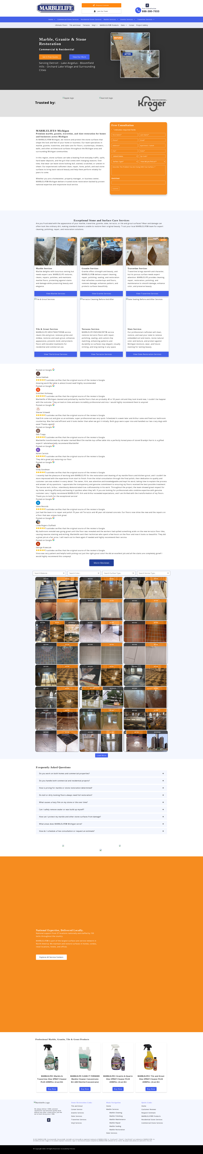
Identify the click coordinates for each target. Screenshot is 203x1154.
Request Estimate (148, 1113)
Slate (123, 25)
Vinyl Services (76, 1123)
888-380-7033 (150, 11)
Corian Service (76, 1109)
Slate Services (76, 1116)
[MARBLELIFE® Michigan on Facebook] (147, 5)
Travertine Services (144, 19)
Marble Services (110, 19)
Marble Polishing (116, 1116)
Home (50, 19)
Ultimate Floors (61, 25)
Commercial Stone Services (68, 19)
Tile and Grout (75, 25)
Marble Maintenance (117, 1119)
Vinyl (93, 25)
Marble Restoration (117, 1130)
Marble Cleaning (115, 1113)
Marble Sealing (115, 1126)
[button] (101, 773)
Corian (131, 25)
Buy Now (52, 1089)
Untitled (115, 178)
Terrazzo (86, 25)
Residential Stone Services (91, 19)
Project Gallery (142, 25)
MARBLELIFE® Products (109, 25)
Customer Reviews (148, 1109)
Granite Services (126, 19)
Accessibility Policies (68, 1149)
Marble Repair (115, 1123)
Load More (101, 755)
